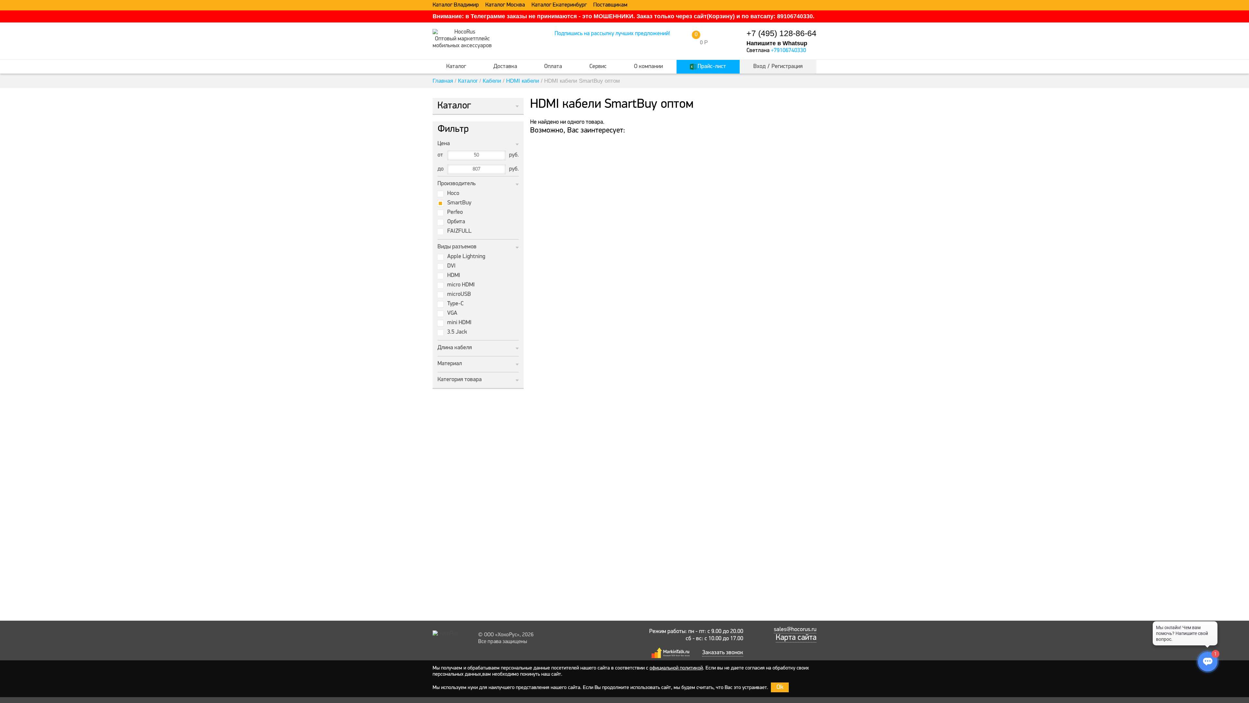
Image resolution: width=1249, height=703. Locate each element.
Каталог (456, 67)
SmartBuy (459, 203)
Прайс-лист (711, 67)
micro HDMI (461, 285)
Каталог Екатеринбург (559, 5)
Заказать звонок (722, 653)
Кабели (492, 81)
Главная (443, 81)
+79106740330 (788, 51)
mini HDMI (459, 323)
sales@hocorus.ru (795, 630)
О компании (648, 67)
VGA (452, 313)
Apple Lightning (466, 257)
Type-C (455, 304)
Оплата (553, 67)
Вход (759, 67)
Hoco (453, 194)
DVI (451, 266)
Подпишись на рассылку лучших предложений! (612, 34)
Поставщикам (610, 5)
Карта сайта (796, 638)
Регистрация (787, 67)
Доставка (505, 67)
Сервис (598, 67)
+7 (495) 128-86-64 (781, 33)
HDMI (453, 276)
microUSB (459, 294)
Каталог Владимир (456, 5)
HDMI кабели (522, 81)
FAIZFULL (459, 231)
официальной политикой (676, 668)
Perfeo (455, 212)
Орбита (456, 222)
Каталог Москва (505, 5)
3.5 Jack (457, 332)
